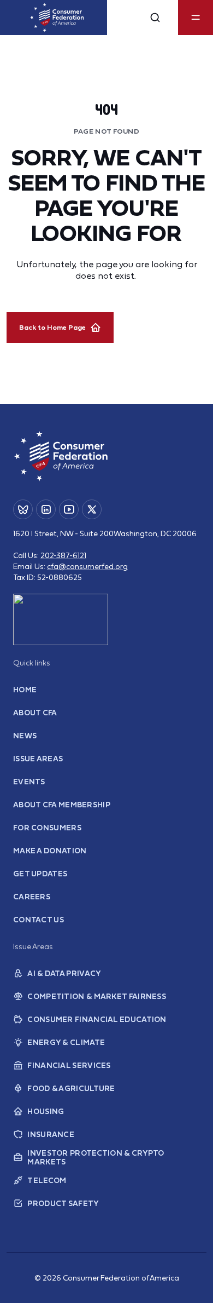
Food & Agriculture (71, 1088)
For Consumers (47, 827)
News (25, 735)
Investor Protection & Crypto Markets (95, 1157)
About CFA (35, 712)
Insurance (50, 1134)
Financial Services (68, 1065)
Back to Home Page (52, 327)
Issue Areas (38, 758)
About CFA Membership (61, 804)
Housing (45, 1111)
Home (25, 689)
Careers (31, 896)
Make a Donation (50, 850)
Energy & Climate (66, 1042)
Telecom (46, 1180)
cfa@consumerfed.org (87, 566)
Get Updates (40, 873)
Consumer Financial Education (96, 1019)
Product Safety (63, 1203)
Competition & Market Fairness (96, 996)
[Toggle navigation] (195, 17)
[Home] (57, 17)
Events (29, 781)
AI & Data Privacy (64, 973)
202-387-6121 (63, 555)
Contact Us (38, 919)
